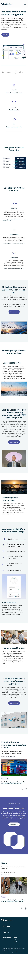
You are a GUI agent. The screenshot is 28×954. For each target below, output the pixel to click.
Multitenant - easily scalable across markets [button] (15, 557)
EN (3, 939)
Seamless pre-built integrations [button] (16, 551)
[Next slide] (26, 789)
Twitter (15, 941)
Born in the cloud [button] (13, 539)
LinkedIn (16, 939)
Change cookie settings (8, 951)
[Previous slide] (22, 789)
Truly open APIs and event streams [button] (14, 564)
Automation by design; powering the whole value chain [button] (16, 545)
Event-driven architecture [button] (14, 570)
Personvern (19, 951)
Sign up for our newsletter (8, 756)
